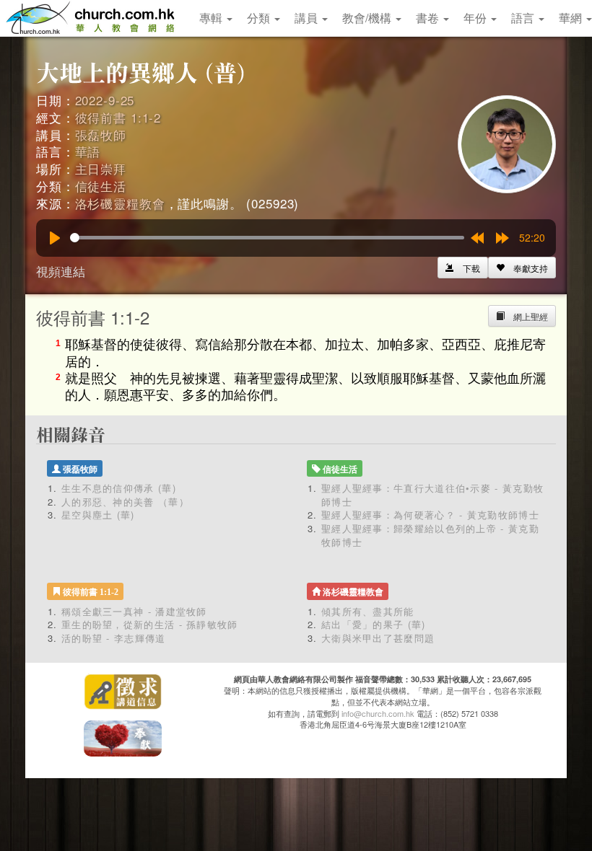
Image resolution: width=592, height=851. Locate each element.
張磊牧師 (100, 134)
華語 (88, 151)
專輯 (212, 17)
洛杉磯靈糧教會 (120, 203)
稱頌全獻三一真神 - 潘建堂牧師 (134, 611)
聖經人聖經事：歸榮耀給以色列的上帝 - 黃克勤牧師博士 (430, 535)
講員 (308, 17)
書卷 (429, 17)
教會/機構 (368, 17)
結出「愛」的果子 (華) (373, 624)
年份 (476, 17)
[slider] (267, 237)
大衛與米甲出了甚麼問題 (378, 638)
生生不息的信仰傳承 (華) (118, 488)
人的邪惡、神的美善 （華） (125, 501)
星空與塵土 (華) (98, 514)
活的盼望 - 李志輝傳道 (113, 638)
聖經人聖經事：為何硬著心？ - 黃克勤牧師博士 (430, 514)
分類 (260, 17)
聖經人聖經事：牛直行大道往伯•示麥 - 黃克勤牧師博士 (432, 494)
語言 (524, 17)
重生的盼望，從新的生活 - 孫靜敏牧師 (149, 624)
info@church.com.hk (377, 713)
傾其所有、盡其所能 (367, 611)
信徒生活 (100, 186)
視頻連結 (60, 271)
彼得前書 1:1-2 (118, 117)
